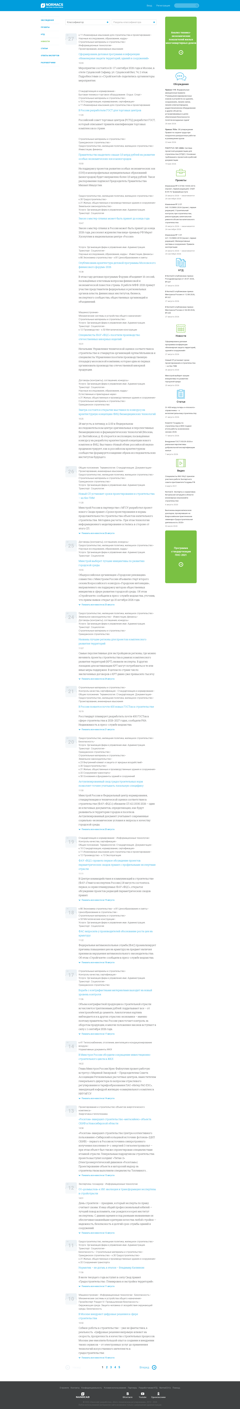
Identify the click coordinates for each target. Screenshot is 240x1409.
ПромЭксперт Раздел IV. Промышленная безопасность (108, 1301)
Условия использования (115, 1388)
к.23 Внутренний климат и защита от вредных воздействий (110, 762)
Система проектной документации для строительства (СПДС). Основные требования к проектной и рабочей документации (181, 154)
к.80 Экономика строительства (95, 257)
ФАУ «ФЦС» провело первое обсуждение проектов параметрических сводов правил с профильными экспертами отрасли (117, 865)
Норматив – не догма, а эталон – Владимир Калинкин (111, 1267)
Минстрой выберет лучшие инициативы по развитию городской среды (177, 378)
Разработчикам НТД (148, 1388)
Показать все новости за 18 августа (97, 962)
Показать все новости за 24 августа (97, 679)
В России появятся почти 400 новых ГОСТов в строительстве (116, 706)
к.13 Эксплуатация (111, 855)
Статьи (44, 48)
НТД (43, 34)
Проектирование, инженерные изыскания (101, 48)
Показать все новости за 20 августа (97, 829)
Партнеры (132, 1388)
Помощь (176, 1388)
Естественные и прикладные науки (97, 394)
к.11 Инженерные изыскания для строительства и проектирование (114, 35)
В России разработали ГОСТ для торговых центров (110, 110)
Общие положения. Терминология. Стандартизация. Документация (115, 467)
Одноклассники (158, 1397)
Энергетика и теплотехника (93, 1113)
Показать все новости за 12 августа (97, 1233)
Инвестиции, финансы (90, 149)
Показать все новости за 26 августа (97, 533)
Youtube (142, 1397)
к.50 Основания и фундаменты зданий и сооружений (107, 776)
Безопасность (86, 741)
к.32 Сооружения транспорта (94, 772)
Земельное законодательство (95, 206)
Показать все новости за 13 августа (97, 1175)
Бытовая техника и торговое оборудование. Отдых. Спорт (110, 94)
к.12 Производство (89, 329)
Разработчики (48, 63)
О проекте (64, 1388)
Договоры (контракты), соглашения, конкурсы (103, 380)
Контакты (75, 1388)
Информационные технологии (95, 45)
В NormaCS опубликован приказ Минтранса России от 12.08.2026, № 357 (180, 294)
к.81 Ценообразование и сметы (130, 257)
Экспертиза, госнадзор (91, 1184)
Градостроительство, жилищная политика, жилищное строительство (116, 146)
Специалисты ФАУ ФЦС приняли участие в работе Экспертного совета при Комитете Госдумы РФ (180, 479)
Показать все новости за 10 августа (97, 1358)
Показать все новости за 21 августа (97, 729)
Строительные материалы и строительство (102, 41)
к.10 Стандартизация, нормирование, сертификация (106, 101)
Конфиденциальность (91, 1388)
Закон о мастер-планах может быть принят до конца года (114, 218)
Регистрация (163, 5)
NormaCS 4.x (165, 1388)
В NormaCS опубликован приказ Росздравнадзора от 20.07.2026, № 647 (179, 279)
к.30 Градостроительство (92, 199)
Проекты (45, 27)
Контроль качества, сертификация (97, 691)
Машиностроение (88, 312)
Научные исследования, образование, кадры (103, 38)
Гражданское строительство (94, 142)
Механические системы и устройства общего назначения (110, 315)
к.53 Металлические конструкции (119, 329)
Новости (45, 41)
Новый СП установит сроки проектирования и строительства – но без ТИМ (180, 363)
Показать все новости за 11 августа (97, 1286)
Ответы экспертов (50, 56)
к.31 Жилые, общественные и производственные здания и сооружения (117, 202)
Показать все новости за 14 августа (97, 1098)
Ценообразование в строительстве (97, 912)
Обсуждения (47, 20)
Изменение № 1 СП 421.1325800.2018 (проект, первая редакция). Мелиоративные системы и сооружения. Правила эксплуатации (180, 241)
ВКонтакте (127, 1397)
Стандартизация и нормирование (96, 91)
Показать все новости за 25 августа (97, 605)
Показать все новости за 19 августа (97, 900)
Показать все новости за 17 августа (97, 1034)
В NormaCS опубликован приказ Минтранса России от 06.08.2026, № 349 (180, 310)
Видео (181, 470)
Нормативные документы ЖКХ (95, 1049)
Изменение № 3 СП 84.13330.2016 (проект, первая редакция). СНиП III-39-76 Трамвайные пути (180, 189)
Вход (149, 5)
